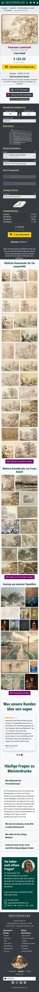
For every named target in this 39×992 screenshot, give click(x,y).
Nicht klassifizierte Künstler (26, 8)
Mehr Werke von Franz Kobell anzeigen (19, 577)
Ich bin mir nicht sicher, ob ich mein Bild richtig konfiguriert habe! (19, 846)
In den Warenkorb (20, 234)
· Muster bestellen (26, 951)
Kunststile (13, 8)
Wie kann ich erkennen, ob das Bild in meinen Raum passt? (19, 825)
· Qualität (23, 941)
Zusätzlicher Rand (8, 118)
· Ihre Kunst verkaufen (27, 938)
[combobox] (19, 120)
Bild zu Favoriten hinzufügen (21, 95)
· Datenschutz (7, 943)
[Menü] (2, 3)
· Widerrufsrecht (8, 946)
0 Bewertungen (24, 99)
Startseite (4, 8)
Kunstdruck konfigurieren (21, 67)
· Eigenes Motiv (25, 936)
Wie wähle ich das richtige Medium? (16, 836)
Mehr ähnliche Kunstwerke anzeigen (19, 461)
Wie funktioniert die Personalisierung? (13, 782)
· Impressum (7, 938)
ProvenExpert (14, 746)
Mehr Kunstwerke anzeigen (19, 693)
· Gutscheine (24, 949)
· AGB (4, 941)
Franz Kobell (8, 10)
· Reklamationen (8, 949)
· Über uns (6, 951)
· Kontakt (6, 936)
